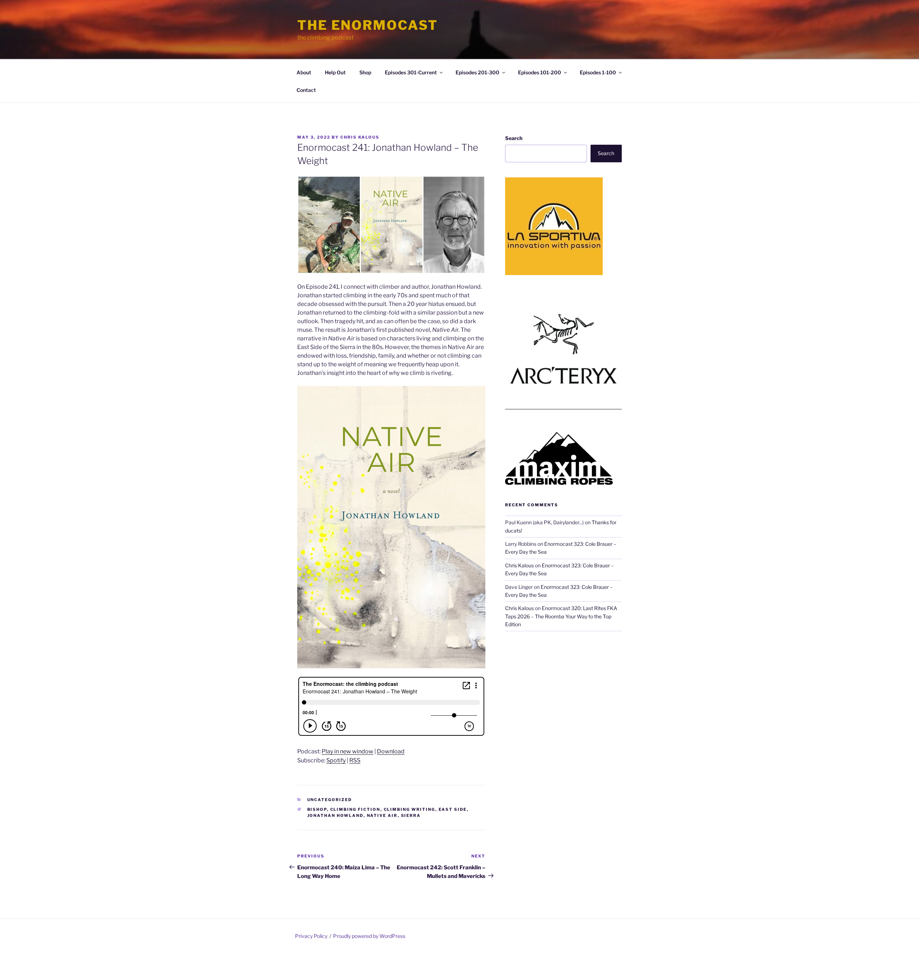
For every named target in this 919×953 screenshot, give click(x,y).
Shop (365, 72)
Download (391, 751)
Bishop (317, 809)
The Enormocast (367, 25)
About (304, 72)
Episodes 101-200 (539, 72)
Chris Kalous (359, 137)
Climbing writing (409, 809)
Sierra (411, 815)
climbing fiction (355, 809)
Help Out (335, 72)
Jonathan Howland (335, 815)
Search (513, 138)
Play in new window (347, 751)
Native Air (382, 815)
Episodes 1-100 (598, 72)
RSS (354, 760)
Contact (306, 90)
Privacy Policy (311, 936)
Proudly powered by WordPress (369, 936)
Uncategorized (329, 799)
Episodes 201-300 (477, 72)
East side (453, 809)
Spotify (336, 760)
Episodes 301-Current (411, 72)
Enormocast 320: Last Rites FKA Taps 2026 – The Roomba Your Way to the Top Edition (561, 616)
